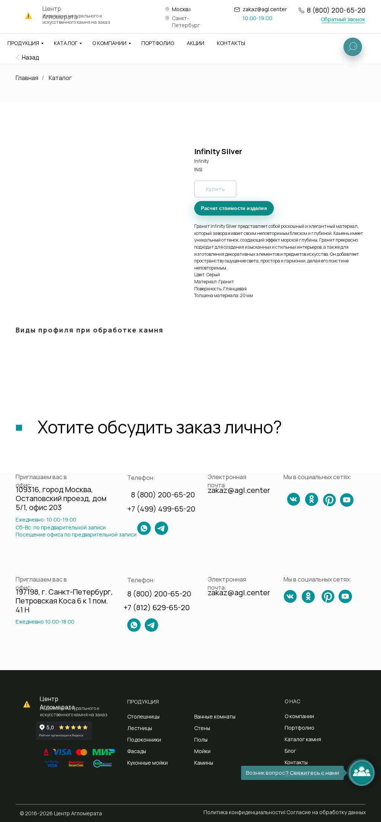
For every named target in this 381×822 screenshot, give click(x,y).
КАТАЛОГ (65, 43)
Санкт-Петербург (186, 22)
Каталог (60, 78)
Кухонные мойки (147, 762)
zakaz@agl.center (265, 9)
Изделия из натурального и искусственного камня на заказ (76, 19)
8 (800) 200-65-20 (336, 10)
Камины (203, 762)
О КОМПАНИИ (109, 43)
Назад (30, 57)
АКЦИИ (195, 43)
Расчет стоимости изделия (234, 208)
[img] (18, 57)
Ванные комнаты (215, 716)
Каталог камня (303, 739)
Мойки (202, 751)
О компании (299, 716)
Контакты (296, 762)
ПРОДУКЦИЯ (23, 43)
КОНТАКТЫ (231, 43)
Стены (202, 728)
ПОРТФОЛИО (157, 43)
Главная (27, 78)
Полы (201, 739)
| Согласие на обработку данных (325, 812)
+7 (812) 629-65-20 (157, 607)
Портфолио (299, 727)
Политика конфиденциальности (244, 812)
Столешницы (143, 716)
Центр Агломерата (57, 703)
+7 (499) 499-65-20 (161, 509)
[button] (342, 19)
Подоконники (144, 739)
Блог (290, 750)
